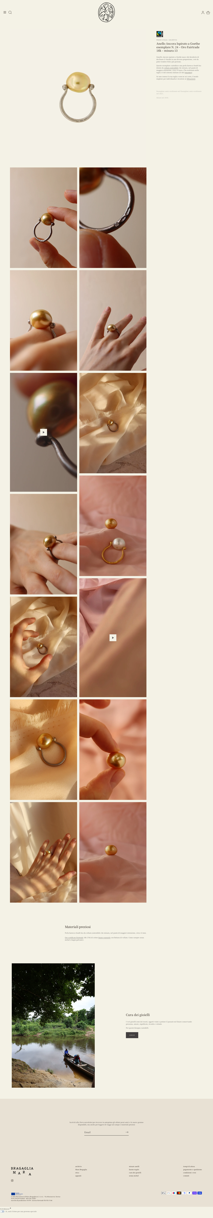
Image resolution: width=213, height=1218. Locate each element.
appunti (78, 1176)
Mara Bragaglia (81, 1169)
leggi (132, 1035)
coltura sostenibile (171, 68)
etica (77, 1172)
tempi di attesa (189, 1166)
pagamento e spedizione (192, 1169)
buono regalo (134, 1169)
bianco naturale (104, 937)
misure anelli (134, 1166)
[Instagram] (12, 1180)
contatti (186, 1176)
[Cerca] (10, 12)
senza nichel (134, 1176)
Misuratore (191, 79)
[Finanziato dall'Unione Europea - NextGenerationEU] (17, 1194)
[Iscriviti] (126, 1132)
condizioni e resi (189, 1172)
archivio (78, 1166)
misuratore (188, 72)
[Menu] (4, 12)
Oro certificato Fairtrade (74, 937)
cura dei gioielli (135, 1172)
